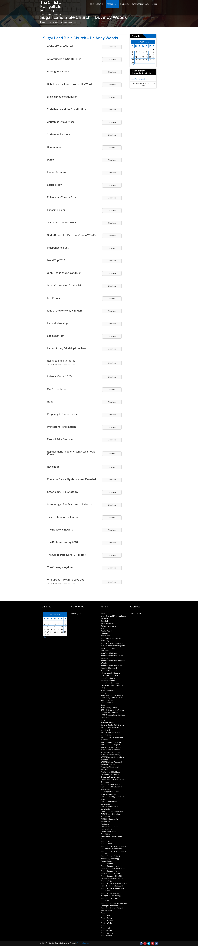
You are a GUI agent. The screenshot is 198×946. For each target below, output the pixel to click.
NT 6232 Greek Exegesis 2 (111, 745)
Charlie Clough (106, 631)
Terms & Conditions (108, 794)
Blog (102, 628)
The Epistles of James (109, 826)
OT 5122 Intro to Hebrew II (111, 752)
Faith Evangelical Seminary (111, 673)
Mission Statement (108, 723)
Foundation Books (108, 678)
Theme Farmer (83, 943)
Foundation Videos (108, 680)
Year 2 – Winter (107, 923)
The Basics (105, 824)
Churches (124, 4)
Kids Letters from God (109, 713)
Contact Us (105, 651)
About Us (100, 4)
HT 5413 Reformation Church (112, 710)
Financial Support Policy (110, 675)
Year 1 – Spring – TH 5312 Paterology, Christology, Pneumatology (110, 858)
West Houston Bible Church (111, 836)
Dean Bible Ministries (109, 653)
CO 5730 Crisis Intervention (112, 643)
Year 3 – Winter (107, 935)
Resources (112, 4)
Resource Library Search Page (112, 779)
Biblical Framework (108, 626)
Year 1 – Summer (107, 864)
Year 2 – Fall (105, 916)
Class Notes (105, 636)
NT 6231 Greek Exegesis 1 (111, 742)
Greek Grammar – (107, 703)
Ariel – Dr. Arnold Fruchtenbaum (113, 616)
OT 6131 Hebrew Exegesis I (111, 762)
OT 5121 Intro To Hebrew (110, 750)
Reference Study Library (110, 777)
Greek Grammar (107, 700)
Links (154, 4)
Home (91, 4)
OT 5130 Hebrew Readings (111, 755)
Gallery (103, 693)
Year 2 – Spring (106, 918)
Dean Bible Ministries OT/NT (112, 666)
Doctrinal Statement (109, 668)
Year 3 (103, 926)
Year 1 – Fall (105, 841)
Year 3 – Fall (105, 928)
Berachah (104, 619)
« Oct (132, 65)
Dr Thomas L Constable (110, 671)
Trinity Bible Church (108, 831)
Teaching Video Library (110, 792)
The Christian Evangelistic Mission (52, 6)
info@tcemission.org (138, 79)
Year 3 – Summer (107, 933)
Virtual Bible (105, 834)
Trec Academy (106, 829)
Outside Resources (140, 4)
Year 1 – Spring (106, 844)
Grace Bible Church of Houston (113, 695)
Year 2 (103, 913)
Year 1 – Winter (107, 881)
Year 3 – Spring (106, 930)
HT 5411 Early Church (109, 708)
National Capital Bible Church (112, 725)
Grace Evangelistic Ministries (112, 698)
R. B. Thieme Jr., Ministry (110, 774)
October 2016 (135, 614)
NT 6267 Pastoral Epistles (111, 747)
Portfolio (104, 770)
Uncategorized (77, 614)
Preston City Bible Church (111, 772)
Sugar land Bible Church (110, 784)
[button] (112, 47)
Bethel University (107, 623)
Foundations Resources (110, 683)
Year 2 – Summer (107, 921)
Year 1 (103, 839)
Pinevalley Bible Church (110, 767)
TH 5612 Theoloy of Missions (112, 812)
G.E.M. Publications (108, 690)
